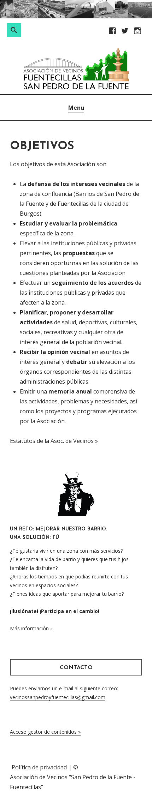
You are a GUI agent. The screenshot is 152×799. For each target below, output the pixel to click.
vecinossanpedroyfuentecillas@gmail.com (57, 697)
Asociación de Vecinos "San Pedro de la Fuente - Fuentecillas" (72, 782)
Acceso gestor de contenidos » (45, 731)
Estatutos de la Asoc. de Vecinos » (54, 441)
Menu (76, 108)
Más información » (31, 628)
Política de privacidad (39, 767)
